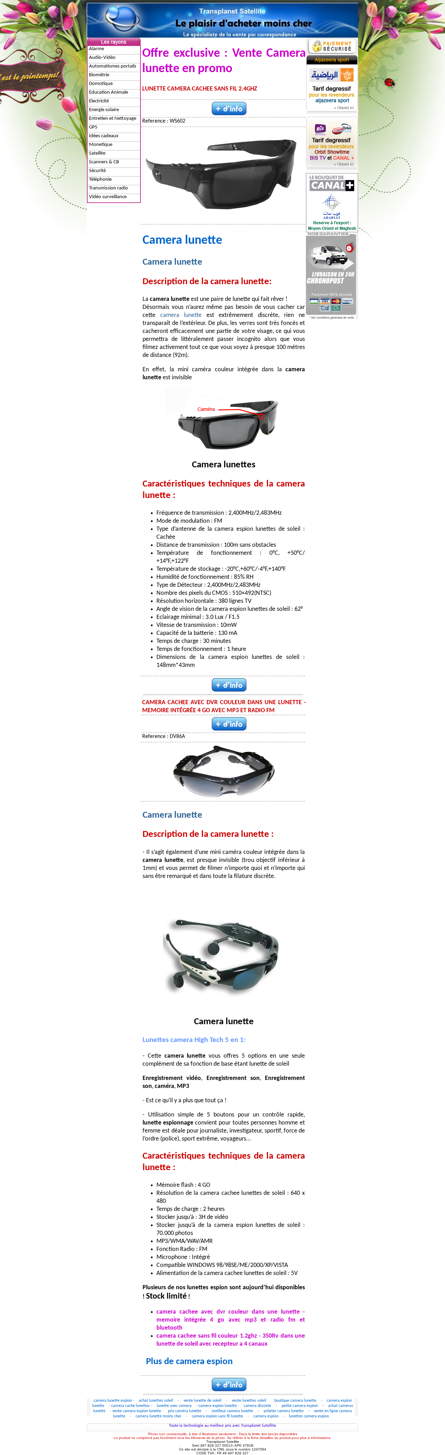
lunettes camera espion (309, 1416)
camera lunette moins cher (159, 1416)
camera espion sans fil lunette (218, 1416)
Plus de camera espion (189, 1362)
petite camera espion (300, 1406)
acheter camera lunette (284, 1411)
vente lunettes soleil (249, 1401)
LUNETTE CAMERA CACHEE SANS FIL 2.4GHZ (199, 89)
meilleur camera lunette (233, 1411)
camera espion (266, 1416)
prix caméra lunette (184, 1411)
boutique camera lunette (295, 1401)
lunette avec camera (174, 1406)
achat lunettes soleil (156, 1401)
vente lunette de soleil (202, 1401)
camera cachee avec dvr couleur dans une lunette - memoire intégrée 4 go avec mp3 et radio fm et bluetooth (230, 1320)
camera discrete (257, 1406)
